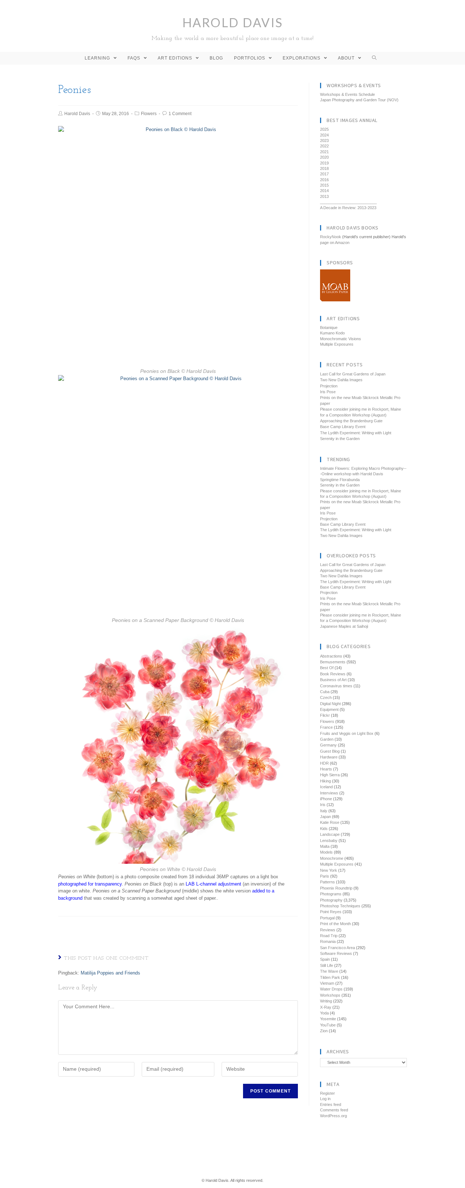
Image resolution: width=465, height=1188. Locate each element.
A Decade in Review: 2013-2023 (348, 208)
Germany (328, 745)
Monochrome (331, 858)
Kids (324, 828)
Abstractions (331, 656)
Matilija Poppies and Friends (110, 973)
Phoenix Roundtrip (336, 888)
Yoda (324, 1013)
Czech (326, 697)
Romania (328, 941)
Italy (323, 811)
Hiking (325, 781)
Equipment (329, 709)
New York (328, 870)
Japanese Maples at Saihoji (344, 626)
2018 (324, 168)
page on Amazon (334, 242)
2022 (324, 146)
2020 (324, 157)
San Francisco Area (337, 947)
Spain (325, 959)
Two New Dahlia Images (341, 380)
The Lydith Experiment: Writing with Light (355, 433)
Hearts (326, 769)
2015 (324, 185)
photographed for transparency (90, 884)
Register (327, 1093)
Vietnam (327, 983)
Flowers (149, 113)
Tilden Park (330, 977)
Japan (325, 816)
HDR (324, 763)
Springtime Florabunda (340, 479)
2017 (324, 174)
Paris (324, 876)
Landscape (330, 834)
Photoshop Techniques (340, 906)
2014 (324, 190)
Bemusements (332, 662)
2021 (324, 152)
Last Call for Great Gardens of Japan (352, 374)
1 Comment (180, 113)
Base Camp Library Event (342, 426)
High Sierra (330, 775)
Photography (331, 900)
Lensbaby (328, 840)
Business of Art (333, 680)
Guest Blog (330, 751)
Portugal (327, 918)
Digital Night (330, 703)
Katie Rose (329, 822)
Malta (324, 846)
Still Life (326, 965)
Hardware (328, 757)
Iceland (326, 787)
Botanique (328, 327)
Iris (323, 804)
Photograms (330, 894)
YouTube (328, 1025)
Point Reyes (330, 912)
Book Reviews (332, 674)
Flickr (325, 715)
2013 (324, 196)
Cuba (324, 691)
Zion (324, 1031)
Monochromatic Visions (340, 339)
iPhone (326, 799)
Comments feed (334, 1110)
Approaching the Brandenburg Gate (351, 421)
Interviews (329, 793)
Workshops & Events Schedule (347, 94)
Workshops (330, 995)
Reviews (327, 930)
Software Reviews (336, 953)
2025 (324, 129)
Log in (325, 1099)
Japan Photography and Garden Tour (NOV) (359, 100)
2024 (324, 135)
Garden (326, 739)
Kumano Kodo (332, 333)
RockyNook (330, 237)
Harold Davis (232, 28)
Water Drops (331, 989)
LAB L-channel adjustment (213, 884)
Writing (326, 1001)
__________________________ (348, 202)
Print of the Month (335, 923)
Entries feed (330, 1104)
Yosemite (328, 1019)
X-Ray (325, 1007)
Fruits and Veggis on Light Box (346, 733)
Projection (328, 386)
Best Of (326, 668)
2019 (324, 163)
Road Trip (328, 935)
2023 (324, 140)
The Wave (329, 971)
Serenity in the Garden (340, 438)
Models (326, 852)
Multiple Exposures (336, 344)
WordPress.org (333, 1116)
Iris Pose (328, 392)
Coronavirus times (336, 686)
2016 (324, 180)
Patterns (327, 882)
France (326, 727)
